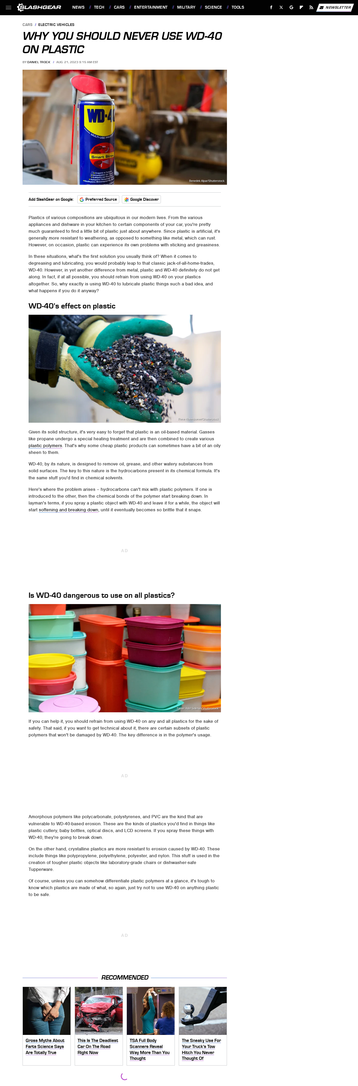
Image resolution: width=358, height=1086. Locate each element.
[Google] (292, 7)
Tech (99, 7)
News (78, 7)
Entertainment (150, 7)
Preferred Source (101, 199)
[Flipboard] (301, 7)
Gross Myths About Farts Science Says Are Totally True (45, 1046)
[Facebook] (271, 7)
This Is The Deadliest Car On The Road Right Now (98, 1046)
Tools (238, 7)
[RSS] (311, 7)
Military (186, 7)
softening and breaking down (68, 510)
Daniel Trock (38, 62)
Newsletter (338, 7)
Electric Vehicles (56, 25)
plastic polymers (45, 445)
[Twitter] (281, 7)
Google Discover (144, 199)
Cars (119, 7)
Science (213, 7)
